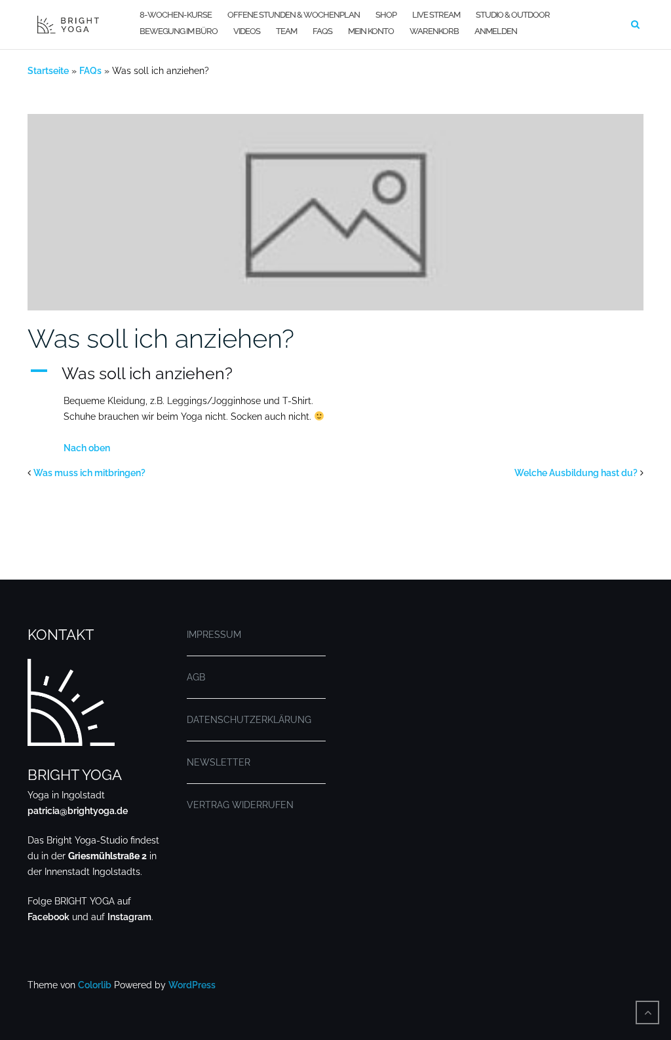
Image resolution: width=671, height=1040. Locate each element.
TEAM (286, 31)
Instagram (129, 917)
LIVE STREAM (436, 15)
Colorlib (94, 985)
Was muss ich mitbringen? (89, 473)
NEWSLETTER (218, 762)
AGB (196, 677)
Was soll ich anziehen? (161, 338)
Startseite (48, 70)
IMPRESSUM (214, 634)
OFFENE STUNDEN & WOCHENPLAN (293, 15)
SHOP (385, 15)
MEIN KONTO (371, 31)
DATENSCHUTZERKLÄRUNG (249, 720)
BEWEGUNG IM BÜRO (179, 31)
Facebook (48, 917)
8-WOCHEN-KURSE (176, 15)
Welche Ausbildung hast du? (576, 473)
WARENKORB (434, 31)
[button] (335, 373)
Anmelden (495, 31)
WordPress (192, 985)
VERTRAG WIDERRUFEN (240, 805)
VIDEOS (246, 31)
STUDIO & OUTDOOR (513, 15)
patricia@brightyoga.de (78, 811)
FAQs (322, 31)
